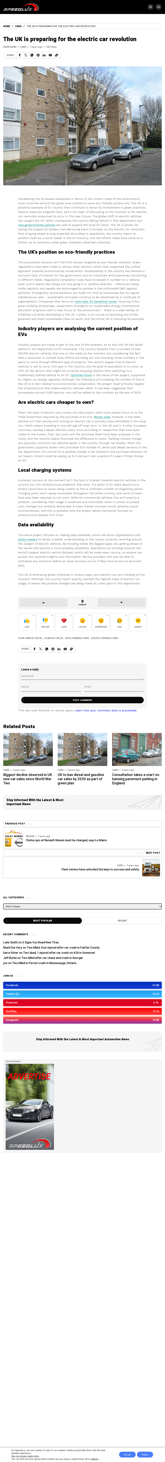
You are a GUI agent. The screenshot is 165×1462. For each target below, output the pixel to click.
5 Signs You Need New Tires (40, 942)
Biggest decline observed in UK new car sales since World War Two (27, 779)
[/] (150, 7)
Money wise (102, 417)
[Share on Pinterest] (38, 55)
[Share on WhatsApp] (32, 55)
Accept (127, 1454)
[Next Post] (151, 867)
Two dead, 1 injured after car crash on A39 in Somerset (59, 953)
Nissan (30, 836)
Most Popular (42, 920)
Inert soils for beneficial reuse (95, 301)
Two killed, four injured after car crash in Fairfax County (63, 947)
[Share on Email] (50, 55)
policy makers (27, 539)
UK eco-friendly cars (105, 638)
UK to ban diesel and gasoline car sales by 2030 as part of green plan (81, 779)
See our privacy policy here (25, 1456)
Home (6, 26)
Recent (122, 920)
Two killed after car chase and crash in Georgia (52, 958)
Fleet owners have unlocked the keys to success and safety (100, 869)
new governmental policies (36, 225)
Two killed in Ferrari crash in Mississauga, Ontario (44, 963)
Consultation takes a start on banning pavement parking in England (135, 779)
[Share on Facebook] (20, 55)
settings (94, 1459)
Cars (18, 26)
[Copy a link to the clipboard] (56, 55)
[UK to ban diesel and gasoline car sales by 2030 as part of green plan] (82, 749)
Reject (145, 1454)
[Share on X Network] (26, 55)
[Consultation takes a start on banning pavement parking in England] (137, 749)
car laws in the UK (31, 638)
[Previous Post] (14, 838)
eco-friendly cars (78, 638)
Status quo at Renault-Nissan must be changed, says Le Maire (66, 840)
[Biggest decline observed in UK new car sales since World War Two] (28, 749)
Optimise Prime (81, 375)
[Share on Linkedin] (44, 55)
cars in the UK (54, 638)
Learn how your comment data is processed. (106, 710)
